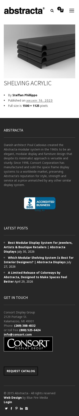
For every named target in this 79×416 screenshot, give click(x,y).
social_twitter (6, 408)
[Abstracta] (25, 10)
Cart (59, 9)
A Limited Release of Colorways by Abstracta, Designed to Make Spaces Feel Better (35, 277)
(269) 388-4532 (24, 326)
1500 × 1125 (31, 106)
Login (8, 402)
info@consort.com (18, 334)
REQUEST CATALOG (21, 371)
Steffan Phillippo (24, 95)
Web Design (13, 398)
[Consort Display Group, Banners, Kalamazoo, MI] (39, 204)
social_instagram (26, 408)
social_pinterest (16, 408)
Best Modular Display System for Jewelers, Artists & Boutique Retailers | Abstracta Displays (38, 247)
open (71, 11)
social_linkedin (21, 408)
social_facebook (11, 408)
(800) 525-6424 (29, 330)
